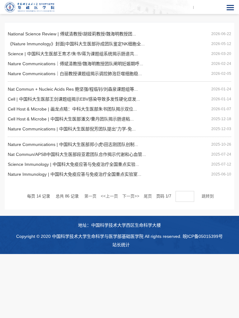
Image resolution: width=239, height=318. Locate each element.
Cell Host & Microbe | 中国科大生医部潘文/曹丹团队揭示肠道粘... (71, 118)
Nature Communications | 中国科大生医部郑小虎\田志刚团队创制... (73, 144)
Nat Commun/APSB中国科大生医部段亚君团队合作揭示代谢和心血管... (77, 154)
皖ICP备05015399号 (203, 236)
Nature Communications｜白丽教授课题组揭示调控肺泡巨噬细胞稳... (75, 73)
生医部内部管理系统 (171, 7)
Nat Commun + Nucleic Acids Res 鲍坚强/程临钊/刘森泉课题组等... (73, 89)
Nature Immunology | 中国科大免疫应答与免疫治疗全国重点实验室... (74, 174)
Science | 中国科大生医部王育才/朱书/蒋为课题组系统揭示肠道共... (73, 53)
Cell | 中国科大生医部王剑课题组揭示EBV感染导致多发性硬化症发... (74, 99)
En (205, 7)
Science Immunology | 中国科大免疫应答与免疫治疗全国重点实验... (73, 164)
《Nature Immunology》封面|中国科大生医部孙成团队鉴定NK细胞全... (76, 43)
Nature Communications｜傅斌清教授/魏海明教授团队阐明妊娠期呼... (75, 63)
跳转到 (208, 196)
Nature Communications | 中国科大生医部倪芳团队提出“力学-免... (72, 128)
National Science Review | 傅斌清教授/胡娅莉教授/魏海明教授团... (72, 33)
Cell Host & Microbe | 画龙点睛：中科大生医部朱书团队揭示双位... (72, 109)
